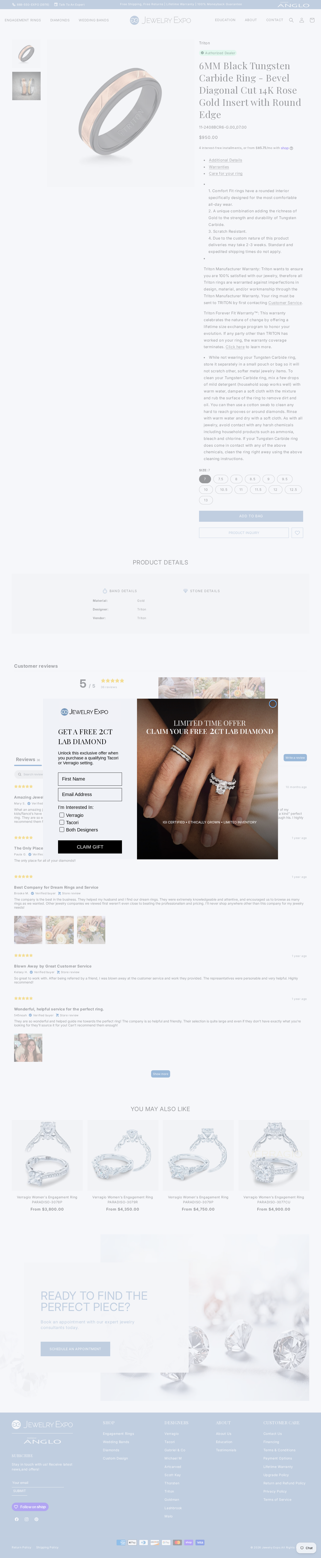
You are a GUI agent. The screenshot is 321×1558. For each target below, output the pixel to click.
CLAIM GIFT (90, 846)
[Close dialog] (273, 704)
